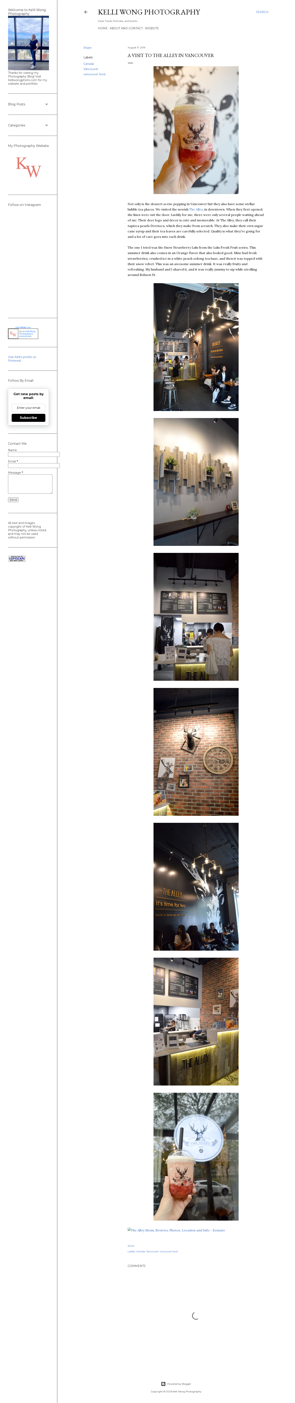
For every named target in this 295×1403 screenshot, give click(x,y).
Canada (88, 64)
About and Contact (126, 28)
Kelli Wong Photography (149, 12)
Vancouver (90, 69)
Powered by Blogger (179, 1383)
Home (103, 28)
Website (152, 28)
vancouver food (94, 74)
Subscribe (28, 418)
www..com (23, 327)
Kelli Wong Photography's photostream (27, 333)
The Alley (196, 209)
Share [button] (87, 48)
